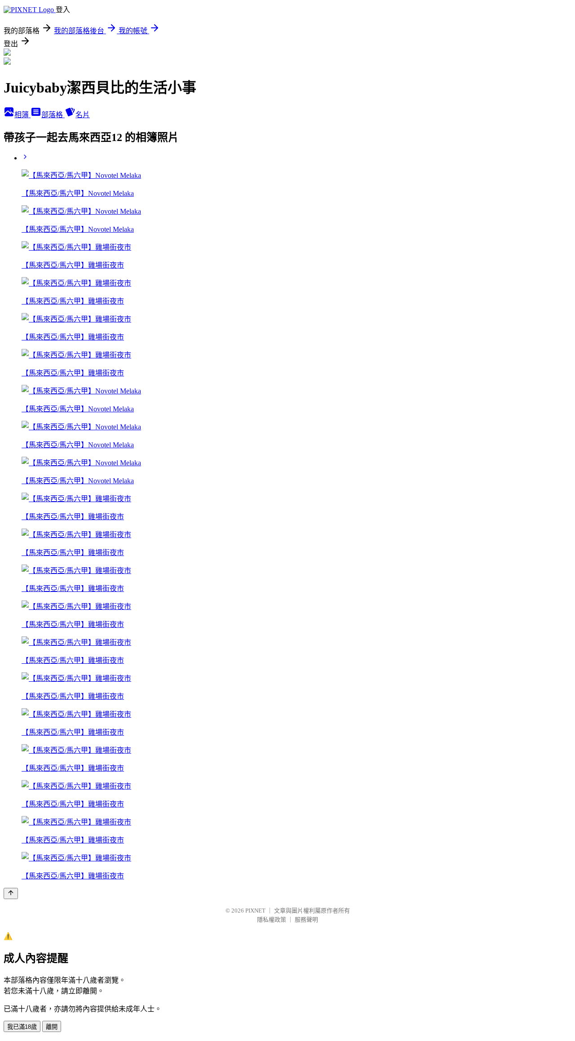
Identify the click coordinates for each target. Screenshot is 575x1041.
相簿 (22, 115)
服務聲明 (306, 919)
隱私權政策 (271, 919)
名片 (82, 115)
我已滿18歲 (22, 1026)
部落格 (53, 115)
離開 (52, 1026)
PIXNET (255, 910)
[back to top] (11, 893)
